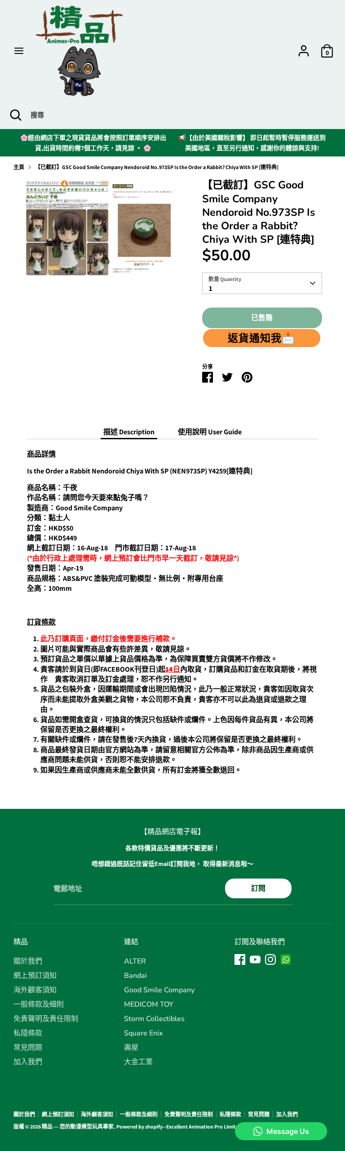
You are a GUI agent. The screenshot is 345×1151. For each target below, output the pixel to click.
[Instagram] (270, 959)
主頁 (18, 167)
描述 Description (129, 432)
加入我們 (27, 1062)
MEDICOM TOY (148, 1004)
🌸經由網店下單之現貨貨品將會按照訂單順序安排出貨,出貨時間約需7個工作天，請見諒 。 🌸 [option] (93, 143)
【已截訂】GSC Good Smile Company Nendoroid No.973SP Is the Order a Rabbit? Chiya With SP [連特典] (157, 167)
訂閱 (258, 888)
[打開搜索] (15, 115)
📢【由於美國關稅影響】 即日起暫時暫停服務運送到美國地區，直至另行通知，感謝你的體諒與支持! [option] (252, 143)
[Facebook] (239, 959)
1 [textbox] (210, 288)
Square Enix (143, 1033)
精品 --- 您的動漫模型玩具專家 (78, 1126)
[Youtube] (255, 959)
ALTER (135, 961)
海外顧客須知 (35, 990)
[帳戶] (304, 46)
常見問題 (27, 1048)
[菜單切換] (19, 50)
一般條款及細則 (38, 1004)
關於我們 (27, 961)
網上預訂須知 (35, 976)
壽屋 (131, 1048)
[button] (262, 338)
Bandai (135, 976)
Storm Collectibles (154, 1019)
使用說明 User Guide (210, 432)
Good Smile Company (159, 990)
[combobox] (262, 283)
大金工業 (138, 1062)
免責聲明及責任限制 (45, 1019)
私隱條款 (27, 1033)
